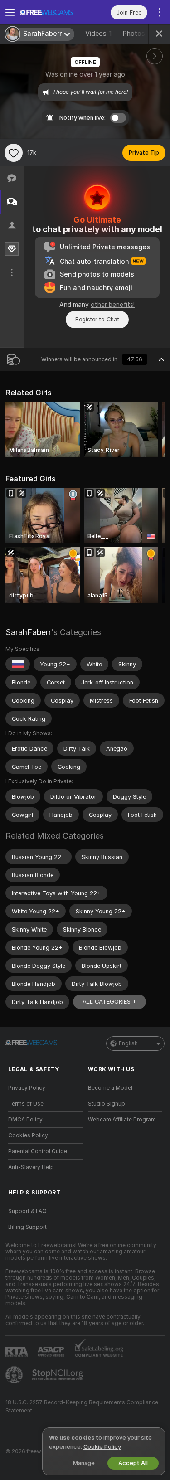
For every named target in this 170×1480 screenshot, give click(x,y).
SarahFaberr (28, 632)
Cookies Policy (28, 1135)
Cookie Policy (102, 1446)
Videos (98, 33)
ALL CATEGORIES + (109, 1001)
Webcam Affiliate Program (122, 1119)
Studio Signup (106, 1104)
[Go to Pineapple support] (14, 1374)
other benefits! (113, 304)
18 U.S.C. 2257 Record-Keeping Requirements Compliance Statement (81, 1406)
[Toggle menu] (10, 12)
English (128, 1043)
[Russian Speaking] (17, 664)
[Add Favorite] (14, 153)
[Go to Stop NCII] (58, 1374)
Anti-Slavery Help (31, 1167)
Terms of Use (26, 1104)
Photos (137, 33)
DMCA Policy (25, 1119)
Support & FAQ (27, 1211)
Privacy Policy (26, 1088)
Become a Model (110, 1088)
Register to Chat (97, 319)
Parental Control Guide (37, 1151)
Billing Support (27, 1227)
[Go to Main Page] (52, 12)
